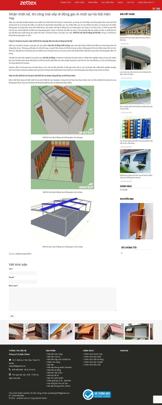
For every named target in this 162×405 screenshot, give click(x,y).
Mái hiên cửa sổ (53, 356)
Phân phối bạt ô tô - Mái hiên (59, 380)
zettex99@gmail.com (17, 366)
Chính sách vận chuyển (93, 362)
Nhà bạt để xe (53, 375)
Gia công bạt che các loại (57, 383)
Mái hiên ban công (54, 354)
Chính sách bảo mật (92, 364)
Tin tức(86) (123, 190)
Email (11, 277)
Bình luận (13, 286)
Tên (11, 269)
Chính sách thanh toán (93, 354)
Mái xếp (50, 364)
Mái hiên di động (54, 370)
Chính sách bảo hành (92, 356)
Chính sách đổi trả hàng (93, 359)
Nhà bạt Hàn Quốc (54, 372)
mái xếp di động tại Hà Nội (89, 33)
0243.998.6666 (18, 395)
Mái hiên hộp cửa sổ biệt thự (58, 359)
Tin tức (11, 254)
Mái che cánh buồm (55, 378)
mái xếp (107, 80)
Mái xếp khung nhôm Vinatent (59, 367)
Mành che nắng (53, 362)
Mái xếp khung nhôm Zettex (58, 386)
